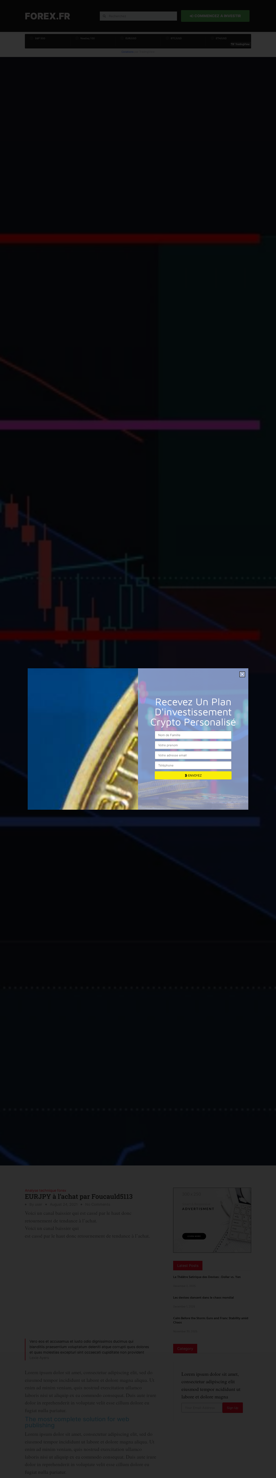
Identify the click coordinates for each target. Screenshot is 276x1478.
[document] (138, 739)
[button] (242, 674)
